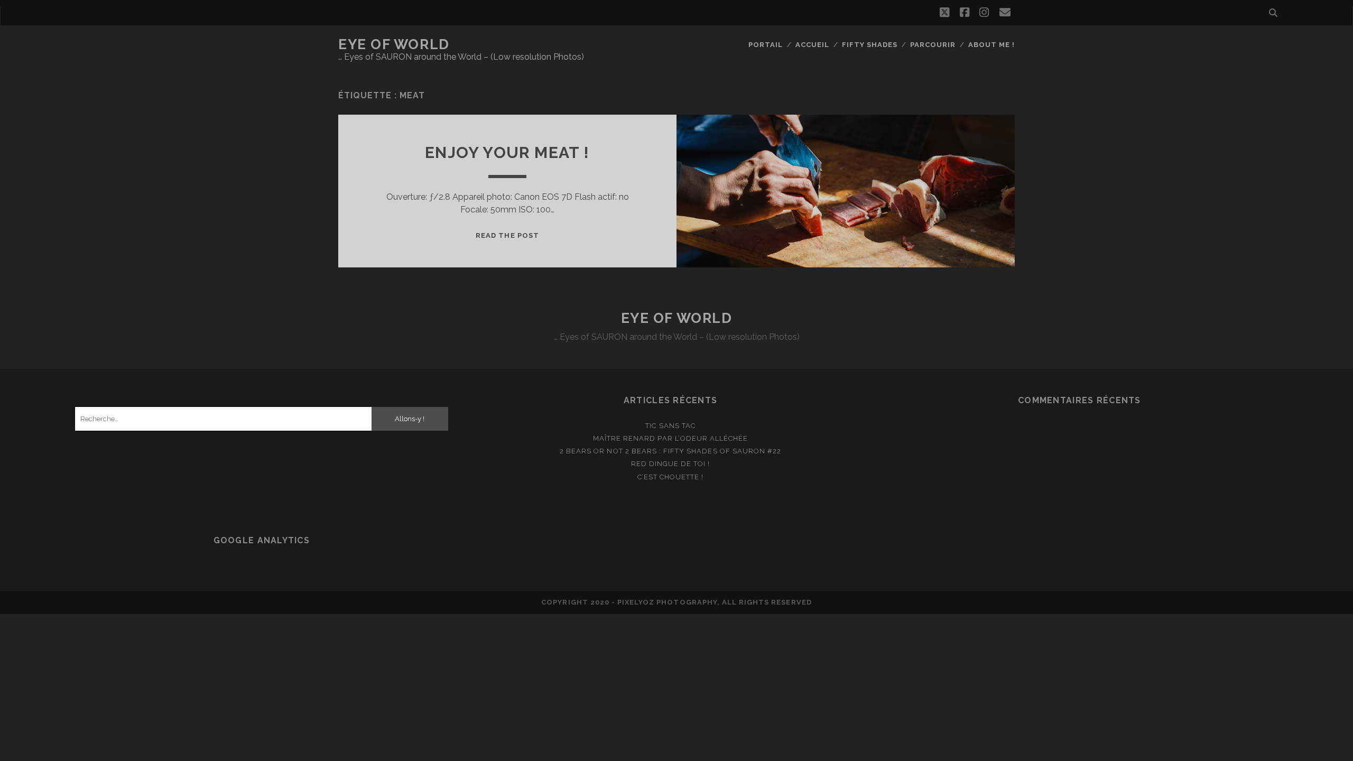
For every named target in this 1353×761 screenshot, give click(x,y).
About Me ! (991, 45)
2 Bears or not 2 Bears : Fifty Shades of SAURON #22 (670, 451)
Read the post (507, 235)
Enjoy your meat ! (507, 152)
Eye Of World (394, 44)
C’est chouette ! (670, 477)
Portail (765, 45)
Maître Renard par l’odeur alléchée (670, 438)
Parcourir (933, 45)
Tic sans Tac (670, 426)
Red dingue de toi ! (670, 464)
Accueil (812, 45)
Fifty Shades (870, 45)
